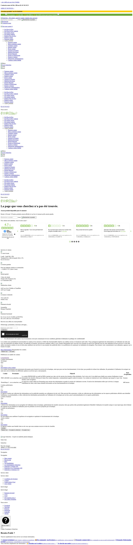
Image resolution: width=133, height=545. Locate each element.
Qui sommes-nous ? (10, 498)
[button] (5, 106)
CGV (6, 496)
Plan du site (7, 460)
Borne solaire (12, 49)
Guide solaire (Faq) (9, 482)
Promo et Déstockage (14, 55)
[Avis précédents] (17, 231)
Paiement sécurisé (9, 493)
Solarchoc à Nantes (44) (11, 466)
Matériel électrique (13, 52)
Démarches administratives (15, 58)
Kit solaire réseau (9, 32)
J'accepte (11, 351)
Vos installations (9, 463)
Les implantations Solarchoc (12, 465)
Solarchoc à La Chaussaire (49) (13, 468)
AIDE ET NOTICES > (7, 8)
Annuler (3, 428)
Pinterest (6, 509)
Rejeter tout (4, 351)
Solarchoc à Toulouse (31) (11, 469)
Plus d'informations (6, 349)
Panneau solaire (8, 39)
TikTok (6, 513)
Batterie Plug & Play (10, 36)
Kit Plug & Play (8, 29)
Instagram (7, 510)
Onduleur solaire (12, 45)
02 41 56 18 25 (5, 449)
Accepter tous (25, 430)
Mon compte (8, 458)
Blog (5, 461)
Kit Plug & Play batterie (11, 31)
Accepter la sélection (14, 430)
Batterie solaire (8, 37)
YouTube (7, 507)
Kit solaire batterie (9, 34)
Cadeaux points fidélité (14, 60)
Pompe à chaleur (12, 57)
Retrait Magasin (12, 54)
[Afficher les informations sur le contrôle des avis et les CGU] (14, 234)
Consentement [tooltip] (5, 357)
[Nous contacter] (6, 23)
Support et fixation (13, 50)
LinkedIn (7, 512)
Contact (6, 480)
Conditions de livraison (11, 479)
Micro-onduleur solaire (14, 44)
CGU (6, 494)
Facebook (7, 505)
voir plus (64, 231)
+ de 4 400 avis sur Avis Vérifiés (10, 2)
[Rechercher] (4, 21)
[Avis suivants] (131, 231)
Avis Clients (7, 484)
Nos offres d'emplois (10, 499)
